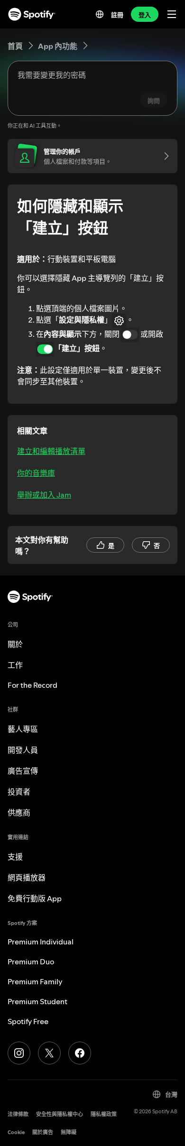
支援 (15, 856)
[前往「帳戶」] (163, 156)
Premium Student (37, 1001)
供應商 (19, 812)
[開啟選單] (171, 14)
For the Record (32, 685)
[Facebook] (79, 1053)
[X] (49, 1053)
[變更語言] (99, 14)
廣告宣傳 (23, 771)
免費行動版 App (35, 898)
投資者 (19, 791)
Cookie (16, 1132)
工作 (15, 665)
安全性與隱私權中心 (59, 1114)
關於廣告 (42, 1132)
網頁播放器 (27, 877)
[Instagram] (19, 1053)
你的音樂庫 (36, 473)
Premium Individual (41, 941)
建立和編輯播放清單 (51, 451)
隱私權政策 (104, 1114)
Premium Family (35, 981)
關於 (15, 644)
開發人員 (23, 750)
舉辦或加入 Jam (44, 495)
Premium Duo (31, 961)
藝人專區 (23, 729)
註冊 (117, 14)
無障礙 (68, 1132)
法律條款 (18, 1114)
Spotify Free (28, 1021)
